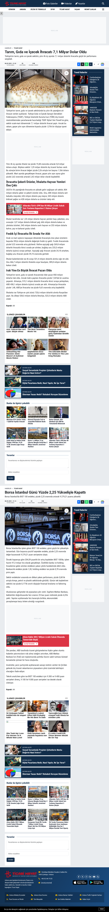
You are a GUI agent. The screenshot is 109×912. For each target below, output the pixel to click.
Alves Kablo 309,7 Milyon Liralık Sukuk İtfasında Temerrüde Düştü (15, 824)
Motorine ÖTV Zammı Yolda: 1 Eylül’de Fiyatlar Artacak (16, 421)
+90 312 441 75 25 (46, 879)
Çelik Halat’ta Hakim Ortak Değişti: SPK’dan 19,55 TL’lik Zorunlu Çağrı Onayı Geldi (16, 443)
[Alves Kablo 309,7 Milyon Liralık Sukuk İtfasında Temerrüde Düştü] (16, 815)
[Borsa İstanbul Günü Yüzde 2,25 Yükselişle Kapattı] (37, 526)
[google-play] (96, 882)
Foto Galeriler (52, 3)
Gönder (10, 478)
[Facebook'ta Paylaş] (78, 64)
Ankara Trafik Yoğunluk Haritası (92, 895)
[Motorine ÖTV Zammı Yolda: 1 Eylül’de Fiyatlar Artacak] (16, 412)
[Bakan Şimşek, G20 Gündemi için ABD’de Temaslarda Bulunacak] (59, 412)
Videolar (68, 3)
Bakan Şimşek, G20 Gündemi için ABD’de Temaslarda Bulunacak (57, 422)
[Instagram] (86, 876)
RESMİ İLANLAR (90, 9)
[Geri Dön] (1, 13)
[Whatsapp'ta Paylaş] (86, 64)
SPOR (53, 9)
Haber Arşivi (86, 899)
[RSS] (98, 876)
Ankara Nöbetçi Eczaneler (17, 895)
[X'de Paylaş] (82, 64)
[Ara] (103, 3)
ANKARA (23, 9)
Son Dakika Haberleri (64, 899)
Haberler (8, 48)
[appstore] (80, 882)
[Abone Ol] (102, 64)
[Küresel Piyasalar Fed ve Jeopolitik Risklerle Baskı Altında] (37, 412)
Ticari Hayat (18, 48)
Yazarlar (81, 3)
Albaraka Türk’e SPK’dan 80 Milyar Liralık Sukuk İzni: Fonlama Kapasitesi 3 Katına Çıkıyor (58, 443)
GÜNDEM (12, 9)
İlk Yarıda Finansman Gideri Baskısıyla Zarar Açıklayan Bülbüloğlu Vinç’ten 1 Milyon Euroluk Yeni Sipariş (58, 825)
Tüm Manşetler (38, 899)
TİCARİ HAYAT (64, 9)
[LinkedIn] (90, 876)
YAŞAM (77, 9)
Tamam (102, 909)
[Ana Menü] (103, 9)
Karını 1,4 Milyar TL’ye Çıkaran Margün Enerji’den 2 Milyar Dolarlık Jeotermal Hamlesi (37, 443)
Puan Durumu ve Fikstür (16, 899)
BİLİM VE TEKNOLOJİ (38, 9)
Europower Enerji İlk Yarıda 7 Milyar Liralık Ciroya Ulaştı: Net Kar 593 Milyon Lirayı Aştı (37, 825)
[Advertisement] (54, 30)
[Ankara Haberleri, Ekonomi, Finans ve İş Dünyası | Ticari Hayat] (15, 3)
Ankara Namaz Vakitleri (65, 895)
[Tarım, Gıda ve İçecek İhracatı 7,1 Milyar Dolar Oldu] (37, 88)
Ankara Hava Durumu (40, 895)
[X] (82, 876)
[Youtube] (94, 876)
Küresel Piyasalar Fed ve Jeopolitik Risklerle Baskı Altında (37, 422)
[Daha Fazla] (91, 64)
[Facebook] (78, 876)
